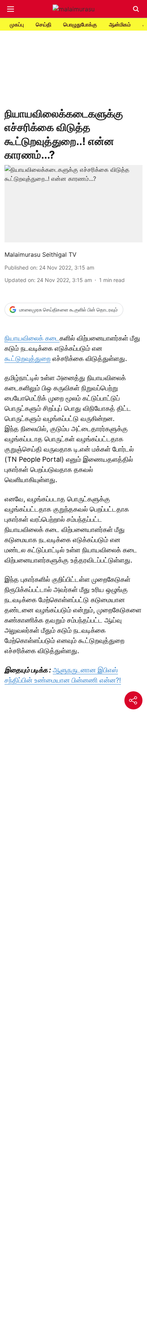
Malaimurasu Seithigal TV (41, 254)
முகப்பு (17, 24)
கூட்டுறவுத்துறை (28, 358)
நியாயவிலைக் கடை (32, 338)
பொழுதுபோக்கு (80, 24)
